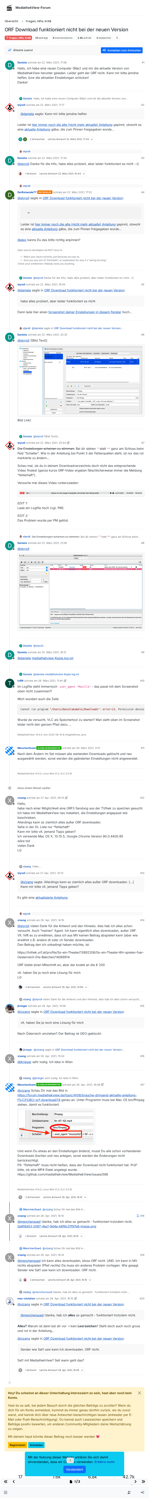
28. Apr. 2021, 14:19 (52, 920)
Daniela (22, 62)
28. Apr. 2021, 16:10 (52, 1215)
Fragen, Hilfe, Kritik (20, 37)
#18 (142, 1215)
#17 (142, 1084)
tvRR (20, 680)
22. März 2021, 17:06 (54, 62)
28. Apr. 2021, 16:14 (52, 1254)
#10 (142, 680)
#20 (142, 1298)
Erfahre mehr (104, 1462)
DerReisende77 (26, 192)
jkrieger (22, 1005)
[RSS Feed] (117, 38)
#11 (142, 747)
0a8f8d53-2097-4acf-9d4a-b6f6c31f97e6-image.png (56, 1226)
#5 (142, 284)
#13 (142, 873)
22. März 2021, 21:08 (54, 542)
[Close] (139, 1393)
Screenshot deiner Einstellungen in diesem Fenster (84, 312)
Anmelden (36, 1445)
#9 (142, 652)
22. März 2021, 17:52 (79, 192)
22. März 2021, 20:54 (53, 442)
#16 (142, 1056)
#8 (142, 542)
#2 (142, 104)
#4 (142, 192)
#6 (142, 334)
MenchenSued (26, 747)
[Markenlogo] (9, 8)
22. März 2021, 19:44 (52, 284)
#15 (142, 1005)
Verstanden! (74, 1469)
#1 (143, 62)
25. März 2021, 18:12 (54, 652)
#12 (142, 797)
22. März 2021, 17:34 (54, 158)
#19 (142, 1254)
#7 (142, 442)
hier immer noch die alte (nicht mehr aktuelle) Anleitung (72, 125)
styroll (21, 104)
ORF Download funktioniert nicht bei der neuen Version (83, 198)
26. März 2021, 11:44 (50, 680)
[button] (6, 1492)
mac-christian (26, 1298)
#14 (142, 920)
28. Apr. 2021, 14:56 (54, 1005)
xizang (21, 797)
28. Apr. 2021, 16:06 (88, 1084)
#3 (142, 158)
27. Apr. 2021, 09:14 (52, 797)
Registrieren (17, 1445)
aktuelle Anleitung (37, 129)
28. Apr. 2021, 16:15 (61, 1298)
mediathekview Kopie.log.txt (52, 658)
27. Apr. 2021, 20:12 (51, 873)
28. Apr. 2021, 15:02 (52, 1056)
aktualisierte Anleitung (52, 897)
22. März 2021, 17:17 (52, 104)
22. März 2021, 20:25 (54, 334)
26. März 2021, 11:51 (88, 747)
